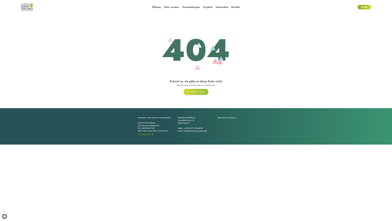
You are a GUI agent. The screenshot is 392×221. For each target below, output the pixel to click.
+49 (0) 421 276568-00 (193, 128)
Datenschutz (222, 117)
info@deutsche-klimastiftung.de (195, 131)
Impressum (232, 117)
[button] (4, 216)
